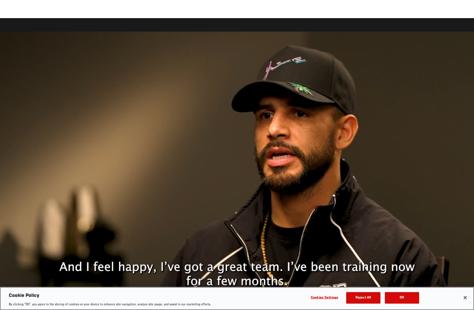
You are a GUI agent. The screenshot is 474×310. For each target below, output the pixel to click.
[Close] (465, 298)
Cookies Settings (324, 297)
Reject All (363, 297)
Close (463, 29)
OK (402, 297)
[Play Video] (237, 165)
